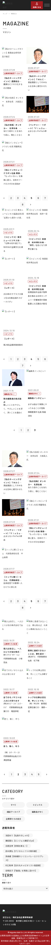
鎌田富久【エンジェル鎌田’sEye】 (20, 840)
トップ (5, 13)
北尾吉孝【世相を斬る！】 (16, 845)
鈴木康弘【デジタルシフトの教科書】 (21, 851)
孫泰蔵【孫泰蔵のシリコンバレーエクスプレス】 (24, 858)
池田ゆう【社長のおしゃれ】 (17, 835)
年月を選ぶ (8, 888)
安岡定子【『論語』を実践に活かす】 (21, 870)
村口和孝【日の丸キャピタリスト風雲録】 (23, 865)
